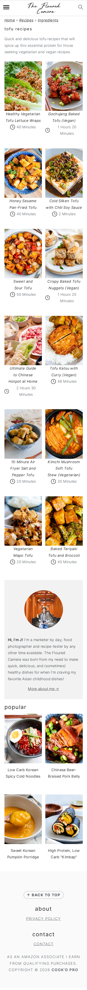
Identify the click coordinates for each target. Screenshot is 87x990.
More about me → (43, 689)
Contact (44, 944)
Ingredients (48, 20)
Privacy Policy (43, 919)
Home (9, 20)
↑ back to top (43, 895)
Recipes (26, 20)
